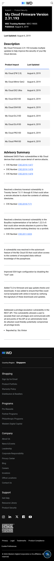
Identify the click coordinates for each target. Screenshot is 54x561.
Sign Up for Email (9, 379)
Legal (12, 541)
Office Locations (9, 478)
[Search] (52, 3)
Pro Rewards (7, 409)
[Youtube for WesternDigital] (30, 517)
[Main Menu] (3, 3)
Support (8, 10)
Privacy (5, 541)
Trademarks (21, 541)
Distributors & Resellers (12, 394)
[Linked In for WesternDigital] (10, 517)
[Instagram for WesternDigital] (3, 517)
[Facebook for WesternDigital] (23, 517)
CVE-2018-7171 (25, 204)
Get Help (6, 498)
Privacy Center (8, 458)
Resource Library (9, 503)
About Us (6, 439)
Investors (6, 473)
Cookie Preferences (9, 546)
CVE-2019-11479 (25, 174)
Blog (4, 463)
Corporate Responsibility (13, 453)
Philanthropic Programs (12, 419)
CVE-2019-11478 (25, 169)
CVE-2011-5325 (25, 234)
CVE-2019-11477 (25, 165)
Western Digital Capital (12, 424)
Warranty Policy (9, 389)
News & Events (8, 444)
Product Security (20, 10)
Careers (5, 468)
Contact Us (7, 483)
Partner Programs (10, 414)
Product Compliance (36, 541)
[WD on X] (17, 517)
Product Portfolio (9, 384)
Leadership (7, 448)
